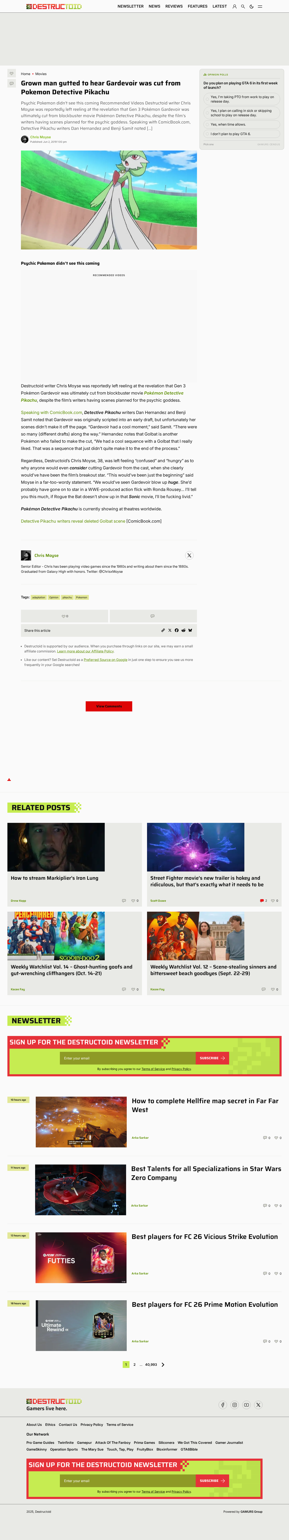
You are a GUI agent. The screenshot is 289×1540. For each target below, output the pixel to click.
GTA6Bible (189, 1449)
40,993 (151, 1364)
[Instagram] (189, 555)
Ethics (50, 1424)
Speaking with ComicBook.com (51, 412)
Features (198, 6)
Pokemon (81, 597)
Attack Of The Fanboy (113, 1442)
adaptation (38, 597)
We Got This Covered (195, 1442)
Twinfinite (66, 1442)
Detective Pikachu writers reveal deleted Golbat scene (73, 521)
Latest (220, 6)
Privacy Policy (181, 1069)
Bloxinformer (167, 1449)
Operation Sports (64, 1449)
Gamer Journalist (229, 1442)
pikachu (67, 597)
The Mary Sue (92, 1449)
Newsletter (131, 6)
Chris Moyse (40, 137)
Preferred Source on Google (105, 660)
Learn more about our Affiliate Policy (85, 651)
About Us (34, 1424)
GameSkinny (36, 1449)
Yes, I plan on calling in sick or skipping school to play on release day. (241, 112)
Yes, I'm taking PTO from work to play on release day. (242, 99)
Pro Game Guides (40, 1442)
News (154, 6)
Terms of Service (153, 1069)
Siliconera (166, 1442)
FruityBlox (145, 1449)
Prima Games (144, 1442)
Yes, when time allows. (228, 124)
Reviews (174, 6)
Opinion (53, 597)
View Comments (109, 706)
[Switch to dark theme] (251, 6)
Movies (41, 73)
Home (25, 73)
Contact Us (68, 1424)
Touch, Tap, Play (120, 1449)
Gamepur (84, 1442)
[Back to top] (9, 779)
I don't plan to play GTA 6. (231, 134)
